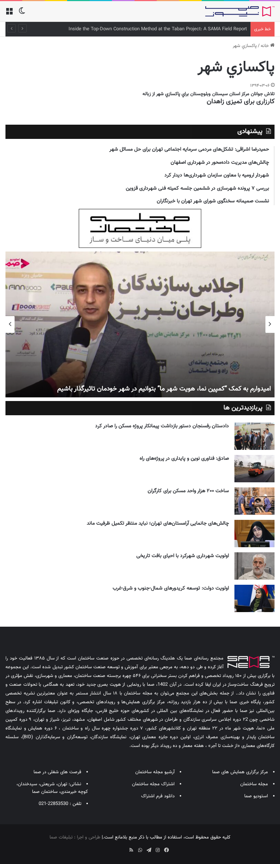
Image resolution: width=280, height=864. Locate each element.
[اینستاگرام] (157, 850)
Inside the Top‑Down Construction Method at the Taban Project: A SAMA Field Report (158, 29)
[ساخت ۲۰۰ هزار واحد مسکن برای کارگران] (254, 501)
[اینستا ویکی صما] (122, 847)
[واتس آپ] (140, 850)
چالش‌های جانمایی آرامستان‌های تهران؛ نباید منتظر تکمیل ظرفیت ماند (158, 523)
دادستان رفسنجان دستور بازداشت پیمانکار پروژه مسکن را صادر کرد (162, 426)
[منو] (9, 14)
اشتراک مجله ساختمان (153, 784)
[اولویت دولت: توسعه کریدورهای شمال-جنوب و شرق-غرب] (254, 598)
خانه (265, 46)
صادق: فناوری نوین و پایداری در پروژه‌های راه (184, 459)
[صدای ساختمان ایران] (240, 11)
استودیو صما (256, 796)
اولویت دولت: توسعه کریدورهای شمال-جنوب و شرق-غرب (171, 588)
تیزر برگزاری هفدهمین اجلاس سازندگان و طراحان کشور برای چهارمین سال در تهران (150, 389)
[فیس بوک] (166, 850)
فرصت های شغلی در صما (57, 772)
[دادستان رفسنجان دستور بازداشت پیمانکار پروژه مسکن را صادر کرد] (254, 436)
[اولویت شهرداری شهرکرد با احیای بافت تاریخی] (254, 566)
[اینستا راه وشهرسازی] (113, 847)
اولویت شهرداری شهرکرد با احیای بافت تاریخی (182, 556)
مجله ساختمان (254, 784)
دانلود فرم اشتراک (158, 796)
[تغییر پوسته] (22, 14)
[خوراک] (131, 850)
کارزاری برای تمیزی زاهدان (241, 102)
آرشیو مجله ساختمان (155, 772)
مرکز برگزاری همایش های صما (240, 772)
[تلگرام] (148, 850)
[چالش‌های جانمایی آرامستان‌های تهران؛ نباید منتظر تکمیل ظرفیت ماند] (254, 533)
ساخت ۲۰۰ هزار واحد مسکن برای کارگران (188, 491)
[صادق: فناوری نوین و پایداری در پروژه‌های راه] (254, 468)
